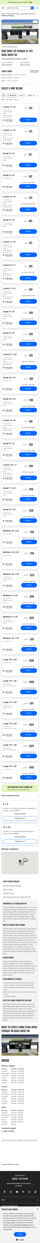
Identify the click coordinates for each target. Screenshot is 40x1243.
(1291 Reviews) (12, 46)
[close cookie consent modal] (37, 1209)
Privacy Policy (10, 1222)
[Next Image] (36, 30)
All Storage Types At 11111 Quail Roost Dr (17, 897)
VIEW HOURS (34, 71)
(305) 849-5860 (6, 65)
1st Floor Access (8, 893)
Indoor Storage (8, 889)
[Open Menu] (3, 8)
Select (28, 120)
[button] (20, 795)
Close (20, 1234)
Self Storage (12, 95)
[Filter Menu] (3, 95)
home (3, 14)
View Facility (20, 818)
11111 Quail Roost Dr (27, 14)
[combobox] (21, 8)
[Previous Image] (3, 30)
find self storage (13, 14)
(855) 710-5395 (25, 65)
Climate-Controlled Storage (12, 885)
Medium (30, 95)
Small (21, 95)
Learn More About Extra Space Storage (19, 1185)
